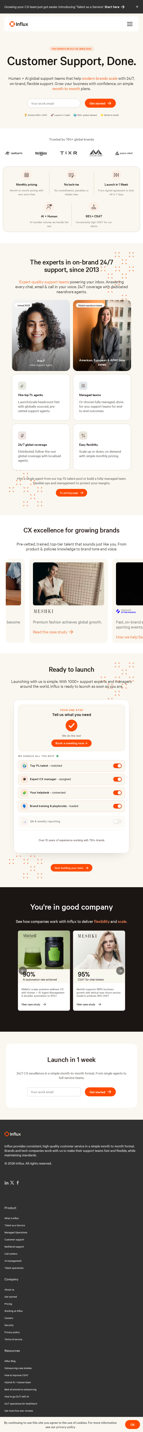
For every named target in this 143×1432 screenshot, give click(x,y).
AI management (13, 1260)
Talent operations (13, 1267)
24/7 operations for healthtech (20, 1403)
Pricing (8, 1303)
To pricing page (71, 493)
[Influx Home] (18, 24)
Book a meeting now (71, 743)
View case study (30, 1004)
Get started (97, 103)
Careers (8, 1317)
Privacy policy (12, 1332)
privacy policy (65, 1427)
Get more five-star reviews (18, 1410)
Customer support (14, 1239)
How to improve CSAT (16, 1375)
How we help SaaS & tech (27, 636)
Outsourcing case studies (18, 1368)
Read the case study (106, 636)
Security (9, 1325)
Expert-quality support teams (44, 281)
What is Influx (11, 1218)
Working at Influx (13, 1310)
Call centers (10, 1253)
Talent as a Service (14, 1225)
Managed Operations (15, 1232)
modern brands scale (99, 78)
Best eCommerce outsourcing (20, 1389)
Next (120, 971)
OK (133, 1424)
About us (9, 1289)
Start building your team (71, 868)
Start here (115, 6)
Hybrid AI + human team (17, 1382)
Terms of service (13, 1339)
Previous (23, 971)
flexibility (101, 921)
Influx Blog (10, 1360)
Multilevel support (14, 1246)
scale (122, 921)
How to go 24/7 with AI (16, 1396)
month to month (66, 88)
